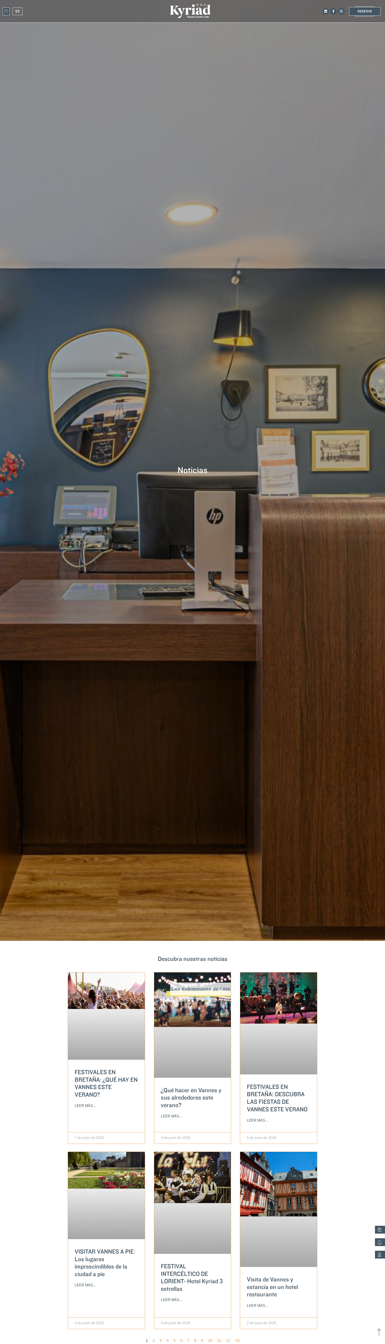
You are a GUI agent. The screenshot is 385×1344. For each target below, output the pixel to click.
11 (219, 1340)
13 (237, 1340)
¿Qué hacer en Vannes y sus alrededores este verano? (191, 1098)
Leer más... (85, 1106)
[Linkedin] (325, 11)
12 (228, 1340)
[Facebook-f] (333, 11)
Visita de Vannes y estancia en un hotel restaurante (272, 1287)
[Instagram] (341, 11)
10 (210, 1340)
